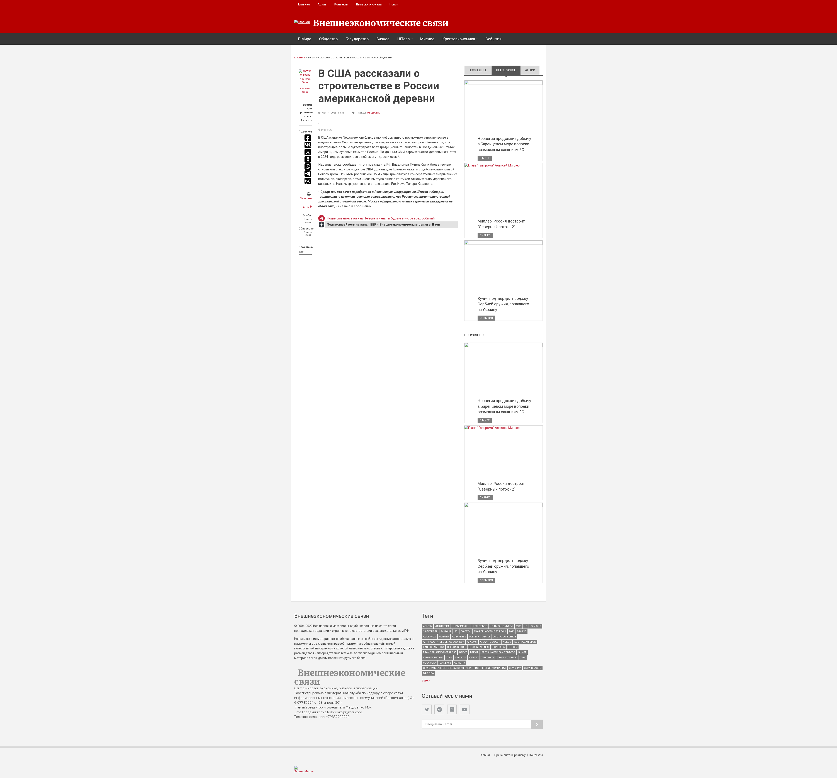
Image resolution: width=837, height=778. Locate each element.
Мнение (427, 39)
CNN (523, 657)
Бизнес (383, 39)
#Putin (427, 626)
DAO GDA (428, 673)
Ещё (425, 680)
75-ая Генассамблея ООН (490, 631)
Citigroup (487, 657)
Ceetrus (460, 657)
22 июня (536, 626)
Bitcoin (512, 647)
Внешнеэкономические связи (381, 23)
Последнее (478, 70)
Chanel (473, 657)
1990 (518, 626)
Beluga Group (456, 647)
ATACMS (472, 641)
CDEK (449, 657)
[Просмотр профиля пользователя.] (305, 77)
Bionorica (498, 647)
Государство (357, 39)
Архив (322, 4)
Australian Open (525, 641)
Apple (486, 636)
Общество (328, 39)
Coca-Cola (429, 662)
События (493, 39)
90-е (511, 631)
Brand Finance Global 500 (439, 652)
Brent (463, 652)
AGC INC (521, 631)
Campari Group (433, 657)
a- (304, 207)
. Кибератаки (461, 626)
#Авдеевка (442, 626)
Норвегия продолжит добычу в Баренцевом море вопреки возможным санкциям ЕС (504, 144)
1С (525, 626)
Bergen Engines (479, 647)
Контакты (341, 4)
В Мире (304, 39)
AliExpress (459, 636)
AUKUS (507, 641)
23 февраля (430, 631)
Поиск (394, 4)
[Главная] (302, 22)
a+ (309, 206)
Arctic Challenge (504, 636)
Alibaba (444, 636)
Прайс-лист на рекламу (510, 755)
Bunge (522, 652)
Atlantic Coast (490, 641)
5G (456, 631)
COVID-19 (459, 662)
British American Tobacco (498, 652)
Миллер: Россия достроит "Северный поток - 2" (501, 224)
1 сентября (480, 626)
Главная (304, 4)
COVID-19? (515, 668)
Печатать (306, 198)
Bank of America (433, 647)
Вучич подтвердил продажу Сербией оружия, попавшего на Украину (503, 304)
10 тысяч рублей (501, 626)
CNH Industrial (507, 657)
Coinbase (445, 662)
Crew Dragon (532, 668)
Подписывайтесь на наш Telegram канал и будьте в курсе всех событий (381, 218)
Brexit (474, 652)
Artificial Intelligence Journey (443, 641)
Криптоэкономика (458, 39)
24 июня (446, 631)
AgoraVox (429, 636)
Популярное (508, 70)
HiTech (403, 39)
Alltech (474, 636)
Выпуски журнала (369, 4)
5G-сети (466, 631)
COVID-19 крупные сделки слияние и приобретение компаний (464, 668)
